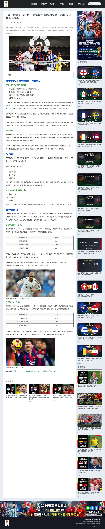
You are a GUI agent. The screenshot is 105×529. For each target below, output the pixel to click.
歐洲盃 (52, 4)
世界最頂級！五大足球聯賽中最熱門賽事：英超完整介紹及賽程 (34, 371)
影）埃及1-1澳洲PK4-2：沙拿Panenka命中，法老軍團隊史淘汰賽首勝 (39, 397)
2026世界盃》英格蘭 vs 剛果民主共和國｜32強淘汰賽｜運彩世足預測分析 (89, 81)
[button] (71, 75)
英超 (10, 217)
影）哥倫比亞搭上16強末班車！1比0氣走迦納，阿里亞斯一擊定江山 (89, 450)
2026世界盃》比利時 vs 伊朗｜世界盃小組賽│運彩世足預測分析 (89, 359)
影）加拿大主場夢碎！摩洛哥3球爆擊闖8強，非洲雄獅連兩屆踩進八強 (89, 493)
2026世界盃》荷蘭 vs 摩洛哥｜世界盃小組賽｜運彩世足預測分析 (89, 166)
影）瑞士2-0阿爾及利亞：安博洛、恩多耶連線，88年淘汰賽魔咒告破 (62, 396)
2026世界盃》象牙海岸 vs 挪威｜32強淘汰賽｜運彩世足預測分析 (89, 145)
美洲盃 (62, 4)
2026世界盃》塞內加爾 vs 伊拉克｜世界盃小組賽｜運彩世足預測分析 (89, 252)
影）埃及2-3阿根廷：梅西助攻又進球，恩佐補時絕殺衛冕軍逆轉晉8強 (88, 386)
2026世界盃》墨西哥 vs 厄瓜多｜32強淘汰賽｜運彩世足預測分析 (89, 102)
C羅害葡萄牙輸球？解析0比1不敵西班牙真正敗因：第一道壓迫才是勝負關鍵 (89, 407)
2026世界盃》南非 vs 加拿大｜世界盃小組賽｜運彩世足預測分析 (89, 231)
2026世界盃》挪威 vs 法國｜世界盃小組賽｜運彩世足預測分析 (89, 273)
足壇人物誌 (81, 4)
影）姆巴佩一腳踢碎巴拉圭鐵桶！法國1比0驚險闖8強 (88, 471)
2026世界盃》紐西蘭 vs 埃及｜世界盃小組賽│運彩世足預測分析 (89, 316)
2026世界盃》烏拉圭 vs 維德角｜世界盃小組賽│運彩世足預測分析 (89, 338)
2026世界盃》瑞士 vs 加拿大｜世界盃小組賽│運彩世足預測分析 (89, 295)
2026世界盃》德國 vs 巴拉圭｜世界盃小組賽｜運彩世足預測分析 (89, 188)
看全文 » (7, 400)
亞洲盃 (71, 4)
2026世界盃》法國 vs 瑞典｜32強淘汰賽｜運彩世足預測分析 (89, 124)
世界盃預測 (34, 4)
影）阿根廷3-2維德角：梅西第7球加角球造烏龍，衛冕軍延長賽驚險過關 (16, 396)
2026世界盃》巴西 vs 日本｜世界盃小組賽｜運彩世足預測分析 (89, 209)
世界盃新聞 (44, 4)
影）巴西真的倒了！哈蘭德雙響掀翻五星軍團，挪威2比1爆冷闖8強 (89, 428)
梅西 (39, 331)
